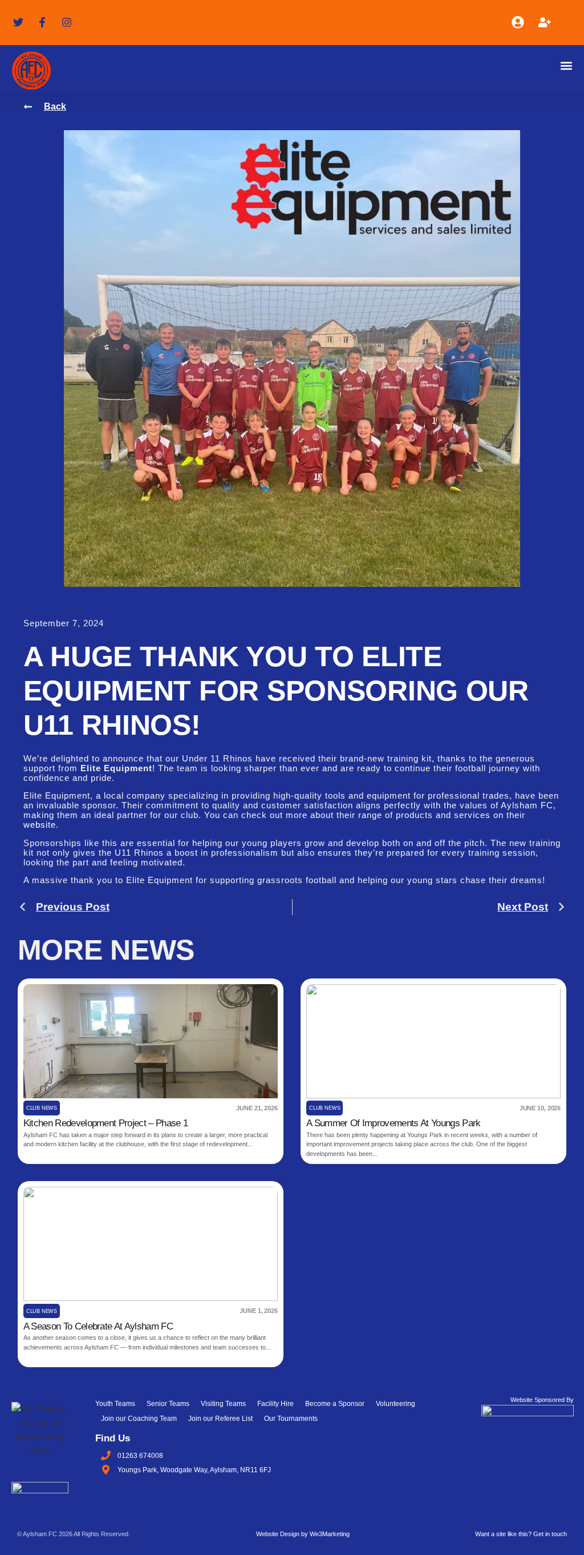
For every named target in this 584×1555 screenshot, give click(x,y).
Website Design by (303, 1533)
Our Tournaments (291, 1419)
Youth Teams (115, 1404)
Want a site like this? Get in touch (521, 1533)
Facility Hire (275, 1404)
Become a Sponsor (334, 1404)
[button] (566, 66)
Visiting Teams (223, 1404)
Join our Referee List (220, 1419)
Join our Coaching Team (139, 1419)
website (39, 824)
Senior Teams (168, 1404)
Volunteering (395, 1404)
